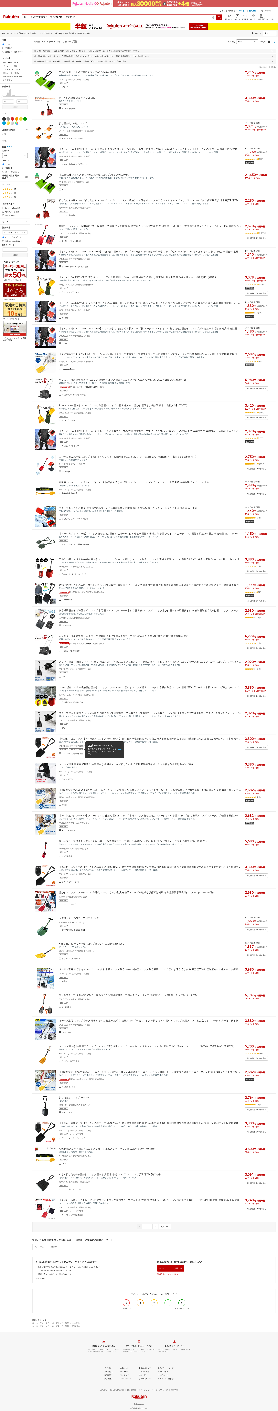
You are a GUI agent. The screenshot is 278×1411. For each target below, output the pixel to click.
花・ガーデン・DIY (40, 1323)
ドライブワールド (69, 420)
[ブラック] (4, 119)
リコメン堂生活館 (69, 215)
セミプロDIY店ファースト (72, 959)
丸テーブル (39, 1247)
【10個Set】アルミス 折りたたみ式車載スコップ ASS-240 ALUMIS (94, 174)
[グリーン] (25, 119)
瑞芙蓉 (64, 981)
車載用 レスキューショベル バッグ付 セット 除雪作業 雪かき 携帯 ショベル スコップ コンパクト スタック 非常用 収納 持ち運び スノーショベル (134, 482)
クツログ (65, 318)
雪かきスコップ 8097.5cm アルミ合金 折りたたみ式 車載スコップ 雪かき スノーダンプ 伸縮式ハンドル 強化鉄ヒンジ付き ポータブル (128, 995)
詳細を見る (121, 61)
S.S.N (64, 1164)
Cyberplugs (66, 625)
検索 (16, 107)
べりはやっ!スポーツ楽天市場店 (74, 395)
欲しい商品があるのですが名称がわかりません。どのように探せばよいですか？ (69, 1267)
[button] (268, 11)
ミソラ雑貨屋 (67, 856)
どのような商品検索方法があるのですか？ (54, 1271)
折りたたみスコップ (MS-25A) (74, 1097)
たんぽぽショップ (69, 904)
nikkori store (66, 1007)
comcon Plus (67, 600)
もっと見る (40, 1278)
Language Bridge (68, 369)
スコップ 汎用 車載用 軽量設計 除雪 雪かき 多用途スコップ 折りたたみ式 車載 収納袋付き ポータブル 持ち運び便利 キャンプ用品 (126, 764)
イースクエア (67, 1113)
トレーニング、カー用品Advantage (75, 544)
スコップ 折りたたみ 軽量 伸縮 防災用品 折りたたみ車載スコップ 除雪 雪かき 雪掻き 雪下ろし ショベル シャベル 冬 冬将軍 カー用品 (128, 508)
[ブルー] (4, 123)
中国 (4, 134)
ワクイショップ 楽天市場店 (72, 754)
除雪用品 (76, 1326)
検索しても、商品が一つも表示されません (54, 1274)
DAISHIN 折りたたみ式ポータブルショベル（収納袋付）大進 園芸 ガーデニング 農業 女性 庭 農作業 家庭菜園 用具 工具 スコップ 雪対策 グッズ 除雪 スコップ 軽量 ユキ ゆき (149, 585)
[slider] (2, 97)
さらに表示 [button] (7, 80)
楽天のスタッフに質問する (170, 1268)
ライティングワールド (70, 292)
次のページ (165, 1227)
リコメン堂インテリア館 (71, 1189)
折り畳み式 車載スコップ (73, 123)
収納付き (54, 1247)
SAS (63, 677)
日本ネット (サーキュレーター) (74, 574)
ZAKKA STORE (68, 779)
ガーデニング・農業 (60, 1323)
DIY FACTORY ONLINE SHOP (73, 930)
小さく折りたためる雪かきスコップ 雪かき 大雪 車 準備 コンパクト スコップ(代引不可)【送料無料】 (111, 1174)
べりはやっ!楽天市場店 (70, 651)
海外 (10, 147)
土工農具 (76, 1323)
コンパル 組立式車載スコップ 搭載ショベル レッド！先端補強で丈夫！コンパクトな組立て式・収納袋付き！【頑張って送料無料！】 (128, 456)
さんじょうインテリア (70, 446)
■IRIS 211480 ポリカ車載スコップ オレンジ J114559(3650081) (92, 944)
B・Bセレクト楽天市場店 (71, 241)
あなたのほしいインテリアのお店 (75, 519)
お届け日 (5, 160)
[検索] (219, 17)
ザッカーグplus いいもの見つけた (75, 164)
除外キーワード (8, 245)
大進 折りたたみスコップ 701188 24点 (79, 918)
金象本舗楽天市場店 (69, 493)
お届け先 (5, 151)
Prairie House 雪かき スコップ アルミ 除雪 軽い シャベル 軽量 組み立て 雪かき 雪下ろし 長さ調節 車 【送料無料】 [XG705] (123, 405)
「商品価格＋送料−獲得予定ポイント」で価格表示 (51, 42)
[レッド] (12, 119)
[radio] (3, 44)
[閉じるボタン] (272, 51)
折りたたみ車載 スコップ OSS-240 (77, 98)
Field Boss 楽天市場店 (70, 1061)
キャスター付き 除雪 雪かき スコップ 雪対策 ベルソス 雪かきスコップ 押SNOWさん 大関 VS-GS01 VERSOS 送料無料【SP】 (125, 380)
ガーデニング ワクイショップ (73, 1138)
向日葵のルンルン (69, 1087)
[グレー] (8, 119)
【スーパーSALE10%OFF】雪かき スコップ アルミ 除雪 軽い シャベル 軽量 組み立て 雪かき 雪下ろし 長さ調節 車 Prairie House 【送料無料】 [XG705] (137, 277)
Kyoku (64, 805)
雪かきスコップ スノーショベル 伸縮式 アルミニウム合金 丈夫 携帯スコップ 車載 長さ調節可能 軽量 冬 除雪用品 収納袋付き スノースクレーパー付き (136, 892)
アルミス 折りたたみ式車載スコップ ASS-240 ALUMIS (87, 72)
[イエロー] (21, 119)
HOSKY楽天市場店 (69, 831)
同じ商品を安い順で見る (256, 238)
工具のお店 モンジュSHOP (72, 138)
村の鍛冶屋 (66, 472)
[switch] (26, 177)
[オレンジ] (16, 119)
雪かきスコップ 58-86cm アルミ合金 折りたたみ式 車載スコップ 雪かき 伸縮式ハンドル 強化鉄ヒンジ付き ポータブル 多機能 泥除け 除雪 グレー (134, 841)
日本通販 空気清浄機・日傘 (72, 702)
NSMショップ (67, 1033)
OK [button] (119, 749)
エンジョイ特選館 (69, 109)
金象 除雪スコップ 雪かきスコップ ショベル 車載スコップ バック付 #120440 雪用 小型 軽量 (106, 1149)
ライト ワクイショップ (70, 882)
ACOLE (65, 87)
